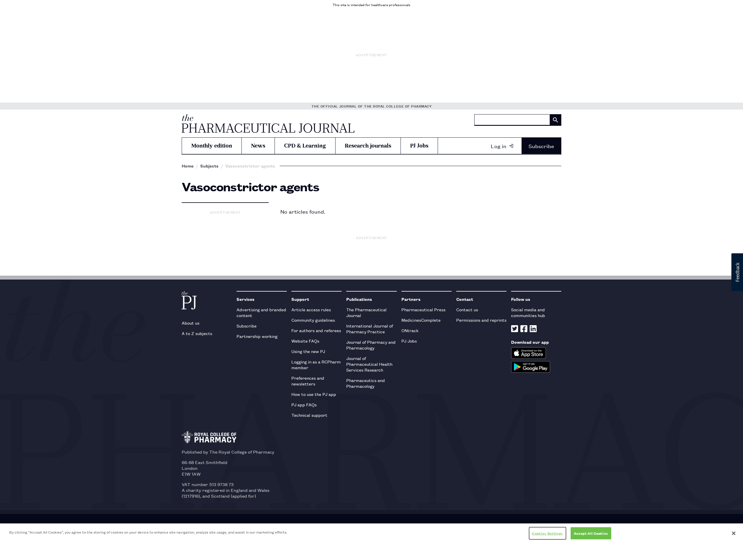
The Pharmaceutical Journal (366, 312)
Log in (498, 145)
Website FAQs (305, 341)
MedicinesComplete (421, 320)
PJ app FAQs (304, 404)
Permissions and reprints (481, 320)
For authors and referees (316, 330)
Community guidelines (313, 320)
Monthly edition (211, 145)
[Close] (733, 533)
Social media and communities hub (528, 312)
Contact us (467, 309)
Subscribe (541, 145)
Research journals (368, 145)
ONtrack (410, 330)
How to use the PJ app (313, 394)
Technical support (309, 415)
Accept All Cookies (591, 533)
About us (190, 323)
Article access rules (311, 309)
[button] (737, 272)
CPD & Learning (305, 145)
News (258, 145)
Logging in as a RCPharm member (316, 364)
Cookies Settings (547, 533)
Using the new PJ (308, 351)
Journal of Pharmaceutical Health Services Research (369, 364)
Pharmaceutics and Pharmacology (365, 383)
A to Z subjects (197, 333)
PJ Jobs (419, 145)
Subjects (209, 166)
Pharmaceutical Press (423, 309)
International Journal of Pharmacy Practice (369, 328)
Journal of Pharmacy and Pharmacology (371, 345)
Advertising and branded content (261, 312)
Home (188, 166)
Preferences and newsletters (307, 381)
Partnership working (257, 336)
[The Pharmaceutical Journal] (268, 123)
